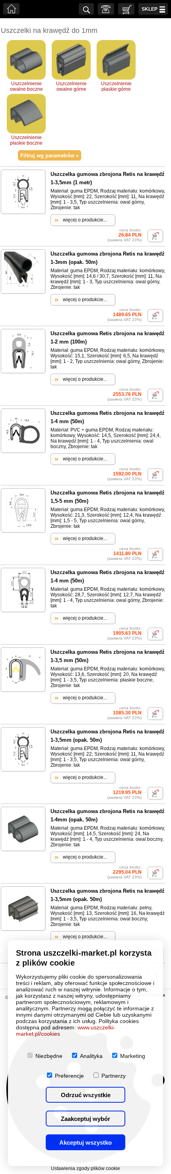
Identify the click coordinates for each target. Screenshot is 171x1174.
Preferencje (69, 1076)
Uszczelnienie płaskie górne (116, 86)
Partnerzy (113, 1076)
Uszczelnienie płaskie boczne (26, 140)
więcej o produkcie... (85, 220)
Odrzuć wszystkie (86, 1095)
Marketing (132, 1056)
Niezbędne (48, 1056)
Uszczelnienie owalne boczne (26, 86)
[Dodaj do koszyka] (155, 235)
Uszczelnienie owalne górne (71, 86)
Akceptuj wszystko (85, 1142)
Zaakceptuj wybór (85, 1118)
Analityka (91, 1056)
